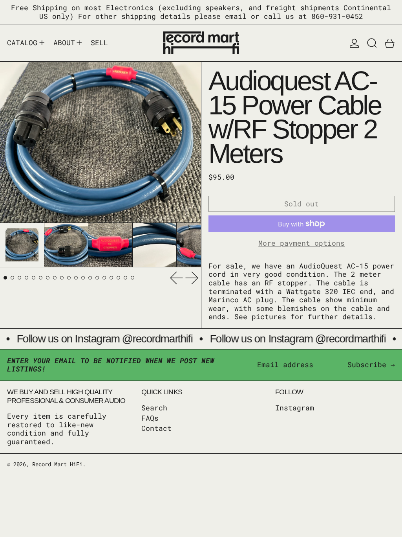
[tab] (5, 278)
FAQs (150, 418)
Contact (156, 428)
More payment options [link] (301, 243)
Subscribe (366, 364)
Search (154, 407)
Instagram (294, 408)
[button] (372, 42)
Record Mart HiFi (57, 464)
